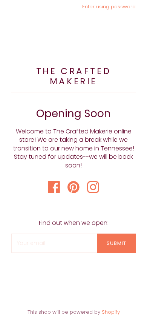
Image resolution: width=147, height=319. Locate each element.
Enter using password (109, 6)
